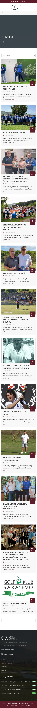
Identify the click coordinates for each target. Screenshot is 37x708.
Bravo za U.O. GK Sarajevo (16, 603)
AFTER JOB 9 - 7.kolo (11, 689)
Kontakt (23, 1)
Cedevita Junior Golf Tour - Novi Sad (15, 682)
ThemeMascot (16, 705)
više (13, 99)
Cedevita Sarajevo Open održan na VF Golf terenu (15, 227)
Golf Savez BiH (13, 703)
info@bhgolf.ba (23, 645)
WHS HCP (4, 670)
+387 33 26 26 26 (9, 645)
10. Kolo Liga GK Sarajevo (12, 685)
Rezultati (4, 667)
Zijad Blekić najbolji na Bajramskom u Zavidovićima (15, 506)
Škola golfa (14, 1)
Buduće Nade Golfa (10, 693)
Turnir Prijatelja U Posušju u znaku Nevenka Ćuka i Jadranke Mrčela (16, 178)
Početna (4, 42)
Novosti (4, 13)
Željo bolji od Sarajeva (15, 133)
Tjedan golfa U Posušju (15, 273)
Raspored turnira (6, 663)
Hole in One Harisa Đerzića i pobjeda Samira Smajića (15, 319)
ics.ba (28, 705)
